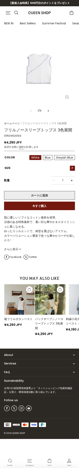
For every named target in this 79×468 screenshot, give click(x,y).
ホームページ (12, 123)
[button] (8, 13)
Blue (48, 158)
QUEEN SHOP (18, 433)
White (35, 158)
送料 (21, 147)
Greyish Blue (64, 158)
